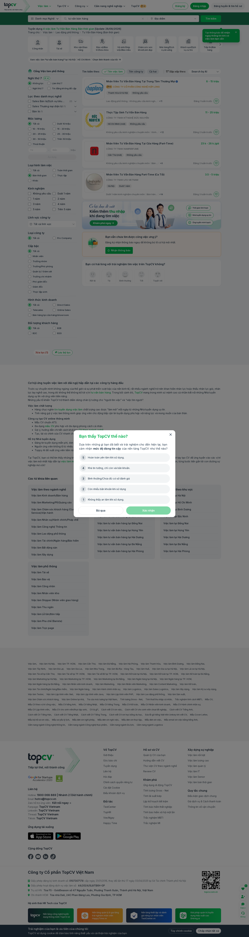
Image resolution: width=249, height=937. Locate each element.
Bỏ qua (100, 510)
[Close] (170, 434)
